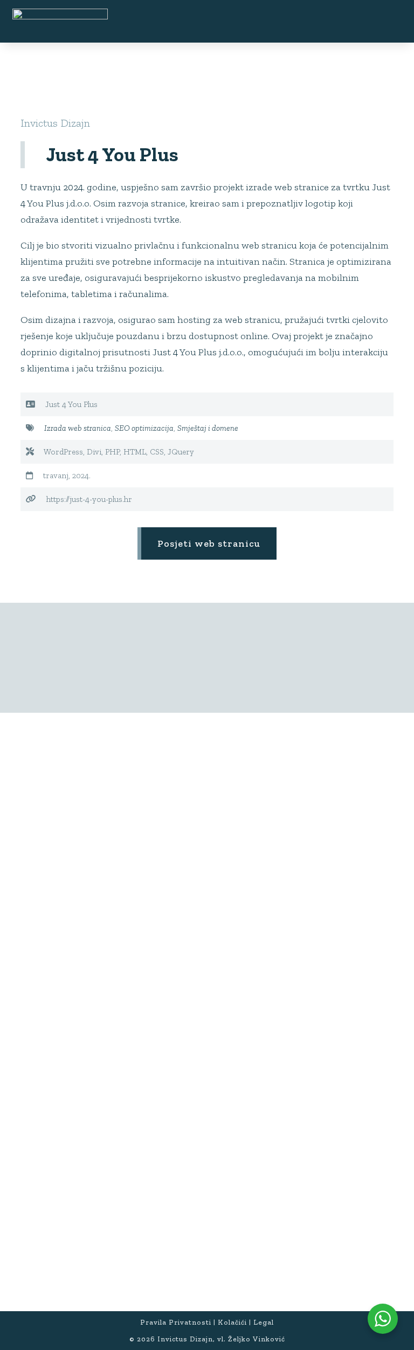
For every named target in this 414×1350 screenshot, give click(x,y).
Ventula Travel (59, 1119)
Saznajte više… (138, 945)
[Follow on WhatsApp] (125, 979)
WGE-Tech (51, 1132)
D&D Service (57, 1078)
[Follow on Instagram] (78, 979)
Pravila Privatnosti (175, 1322)
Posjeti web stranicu (208, 543)
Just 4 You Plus (60, 1065)
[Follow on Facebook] (54, 979)
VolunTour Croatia (66, 1105)
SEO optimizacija (144, 428)
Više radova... (208, 657)
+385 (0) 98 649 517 (63, 1267)
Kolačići (232, 1322)
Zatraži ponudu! (209, 822)
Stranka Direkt (60, 1092)
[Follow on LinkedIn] (102, 979)
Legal (263, 1322)
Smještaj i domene (207, 428)
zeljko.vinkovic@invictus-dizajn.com (101, 1280)
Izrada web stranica (77, 428)
